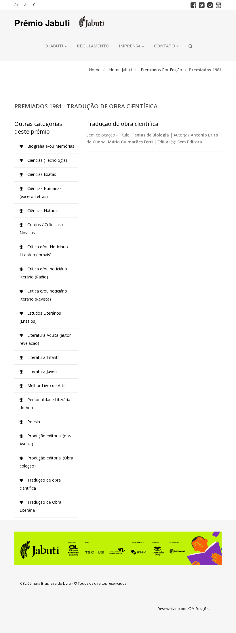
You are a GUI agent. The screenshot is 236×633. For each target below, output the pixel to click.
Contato (165, 46)
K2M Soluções (199, 608)
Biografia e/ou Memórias (50, 146)
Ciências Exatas (41, 174)
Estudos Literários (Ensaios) (40, 317)
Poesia (33, 421)
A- (26, 4)
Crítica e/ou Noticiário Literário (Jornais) (44, 250)
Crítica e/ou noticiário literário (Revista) (43, 295)
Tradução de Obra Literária (40, 506)
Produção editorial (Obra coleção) (46, 462)
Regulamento (93, 46)
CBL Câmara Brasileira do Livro (45, 583)
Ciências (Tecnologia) (46, 160)
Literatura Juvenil (42, 371)
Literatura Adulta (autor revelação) (45, 339)
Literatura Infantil (42, 357)
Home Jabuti (120, 69)
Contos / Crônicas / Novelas (41, 228)
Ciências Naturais (43, 210)
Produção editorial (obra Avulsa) (46, 440)
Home (94, 69)
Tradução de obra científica (40, 484)
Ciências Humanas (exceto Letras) (41, 192)
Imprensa (130, 46)
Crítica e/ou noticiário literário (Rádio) (43, 273)
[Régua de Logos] (118, 548)
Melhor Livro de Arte (46, 385)
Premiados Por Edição (161, 69)
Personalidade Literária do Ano (45, 403)
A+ (16, 4)
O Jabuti (54, 46)
